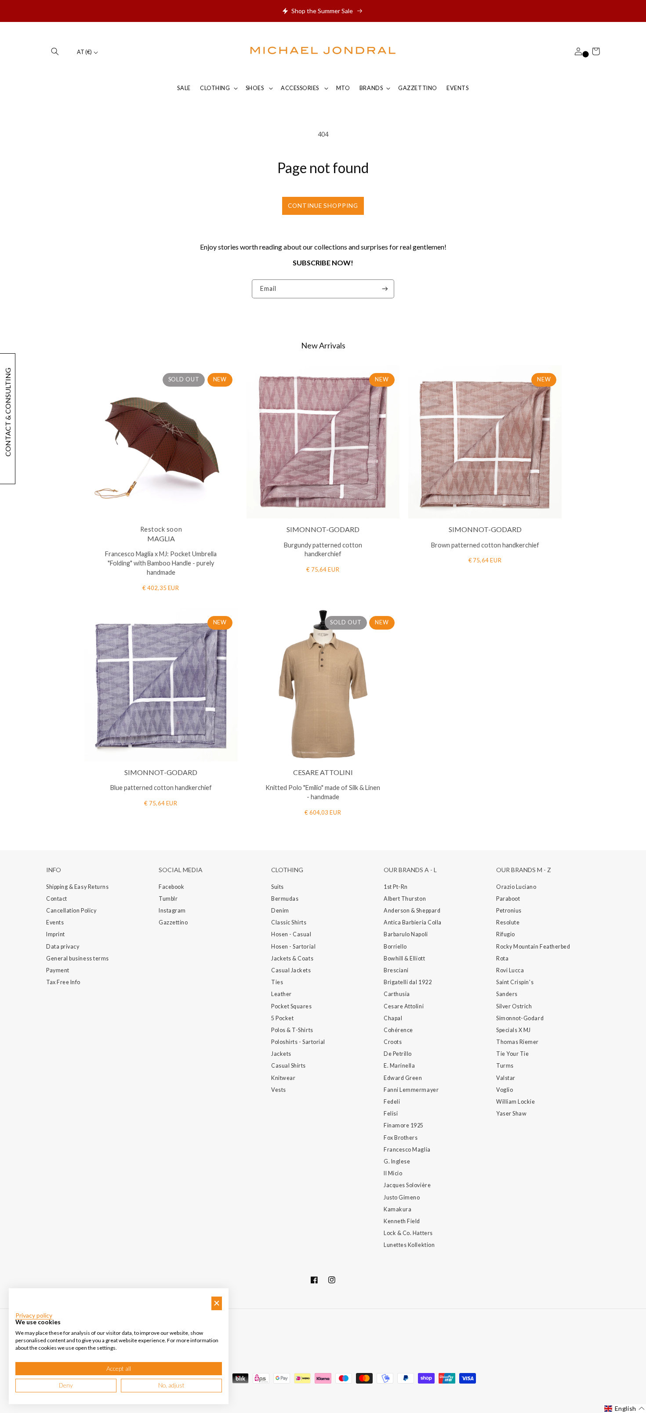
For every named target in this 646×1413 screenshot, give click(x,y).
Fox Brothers (400, 1137)
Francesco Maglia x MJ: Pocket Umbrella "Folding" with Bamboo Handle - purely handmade (161, 563)
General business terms (77, 958)
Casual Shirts (288, 1065)
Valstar (505, 1078)
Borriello (395, 946)
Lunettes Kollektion (409, 1245)
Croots (393, 1042)
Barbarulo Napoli (406, 934)
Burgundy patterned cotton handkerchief (323, 549)
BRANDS (371, 88)
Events (55, 922)
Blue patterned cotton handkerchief (161, 787)
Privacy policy (33, 1315)
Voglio (504, 1090)
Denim (280, 910)
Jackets (281, 1054)
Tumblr (168, 898)
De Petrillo (398, 1054)
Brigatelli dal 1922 (408, 982)
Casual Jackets (291, 970)
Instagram (172, 910)
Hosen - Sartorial (293, 946)
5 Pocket (282, 1018)
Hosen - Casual (291, 934)
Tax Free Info (63, 982)
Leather (281, 994)
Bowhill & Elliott (404, 958)
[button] (55, 51)
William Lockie (515, 1101)
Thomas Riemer (517, 1042)
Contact (56, 898)
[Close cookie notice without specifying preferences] (216, 1303)
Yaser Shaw (511, 1113)
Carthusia (397, 994)
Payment (57, 970)
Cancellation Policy (71, 910)
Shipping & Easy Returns (77, 887)
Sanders (507, 994)
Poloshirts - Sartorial (298, 1042)
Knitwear (283, 1078)
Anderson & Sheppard (412, 910)
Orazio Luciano (516, 887)
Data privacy (62, 946)
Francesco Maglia (407, 1149)
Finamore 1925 (404, 1125)
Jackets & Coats (292, 958)
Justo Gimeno (402, 1197)
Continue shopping (323, 205)
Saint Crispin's (514, 982)
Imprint (55, 934)
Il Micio (393, 1173)
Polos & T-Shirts (292, 1030)
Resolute (507, 922)
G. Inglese (397, 1161)
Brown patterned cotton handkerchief (485, 545)
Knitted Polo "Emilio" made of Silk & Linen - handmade (322, 792)
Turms (505, 1065)
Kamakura (397, 1209)
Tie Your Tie (512, 1054)
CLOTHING (215, 88)
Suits (277, 887)
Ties (277, 982)
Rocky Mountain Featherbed (533, 946)
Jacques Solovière (407, 1185)
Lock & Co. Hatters (408, 1233)
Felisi (391, 1113)
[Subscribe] (385, 288)
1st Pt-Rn (396, 887)
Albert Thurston (405, 898)
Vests (278, 1090)
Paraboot (508, 898)
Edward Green (403, 1078)
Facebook (171, 887)
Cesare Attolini (404, 1006)
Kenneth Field (402, 1221)
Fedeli (392, 1101)
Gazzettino (173, 922)
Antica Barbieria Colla (413, 922)
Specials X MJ (513, 1030)
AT (84, 52)
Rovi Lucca (510, 970)
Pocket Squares (291, 1006)
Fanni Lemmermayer (411, 1090)
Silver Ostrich (514, 1006)
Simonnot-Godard (520, 1018)
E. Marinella (399, 1065)
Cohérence (398, 1030)
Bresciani (396, 970)
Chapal (393, 1018)
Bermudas (284, 898)
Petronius (509, 910)
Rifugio (505, 934)
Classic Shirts (289, 922)
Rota (502, 958)
